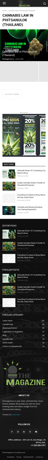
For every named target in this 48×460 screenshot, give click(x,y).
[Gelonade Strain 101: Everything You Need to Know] (8, 173)
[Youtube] (36, 431)
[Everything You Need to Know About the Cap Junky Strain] (8, 198)
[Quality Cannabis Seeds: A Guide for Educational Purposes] (8, 186)
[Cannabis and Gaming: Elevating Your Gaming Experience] (8, 210)
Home (4, 11)
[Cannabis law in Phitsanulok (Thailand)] (24, 45)
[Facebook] (11, 431)
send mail (16, 414)
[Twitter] (30, 431)
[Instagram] (18, 431)
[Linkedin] (24, 431)
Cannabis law (7, 48)
